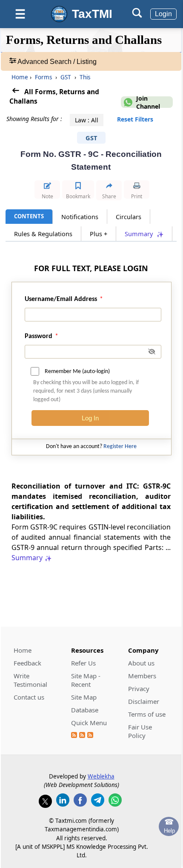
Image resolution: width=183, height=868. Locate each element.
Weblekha (101, 776)
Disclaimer (143, 701)
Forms (43, 77)
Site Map (84, 697)
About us (141, 663)
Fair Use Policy (140, 731)
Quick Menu (89, 722)
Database (84, 710)
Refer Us (83, 663)
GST (66, 77)
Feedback (27, 663)
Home (19, 77)
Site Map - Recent (85, 680)
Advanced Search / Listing (56, 61)
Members (142, 675)
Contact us (29, 697)
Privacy (138, 688)
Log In (90, 418)
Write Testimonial (30, 680)
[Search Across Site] (137, 15)
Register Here (120, 446)
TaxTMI (92, 13)
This (84, 77)
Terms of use (147, 714)
